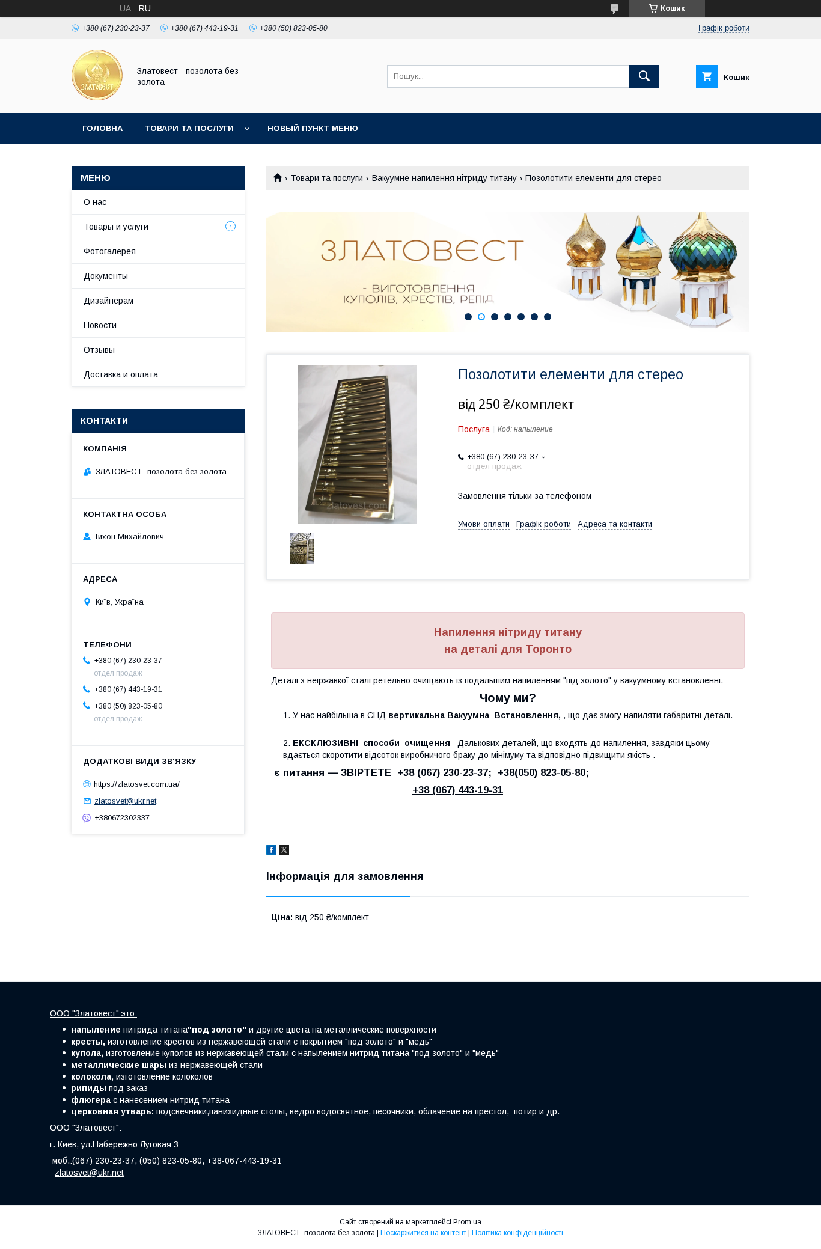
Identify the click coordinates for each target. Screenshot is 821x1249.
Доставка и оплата (121, 374)
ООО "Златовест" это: (93, 1013)
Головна (102, 128)
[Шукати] (644, 76)
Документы (106, 276)
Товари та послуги (189, 128)
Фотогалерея (110, 251)
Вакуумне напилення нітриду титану (444, 178)
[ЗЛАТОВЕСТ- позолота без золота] (97, 97)
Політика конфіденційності (517, 1233)
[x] (284, 852)
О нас (95, 202)
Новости (100, 325)
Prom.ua (467, 1222)
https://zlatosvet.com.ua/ (137, 783)
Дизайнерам (108, 300)
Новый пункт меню (312, 128)
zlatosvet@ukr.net (125, 800)
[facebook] (271, 852)
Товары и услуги (116, 226)
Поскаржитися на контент (423, 1233)
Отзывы (99, 350)
